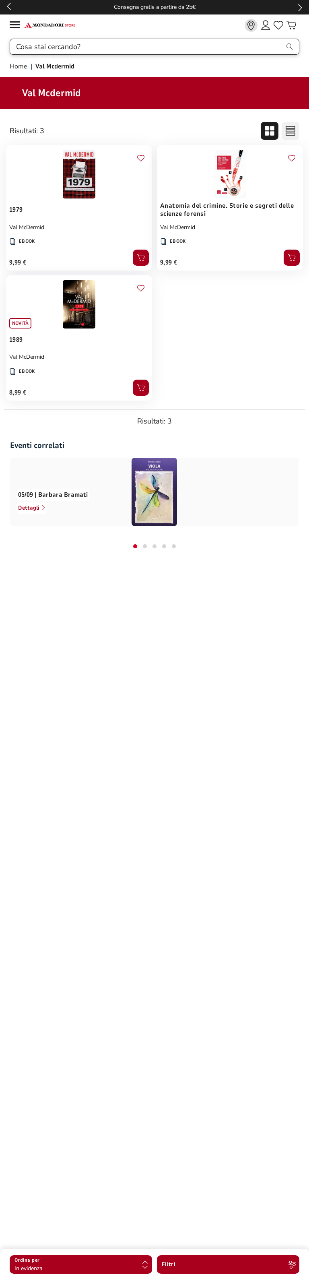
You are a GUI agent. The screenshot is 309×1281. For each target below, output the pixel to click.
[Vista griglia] (269, 131)
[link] (251, 25)
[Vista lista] (290, 131)
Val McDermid (26, 227)
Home (19, 66)
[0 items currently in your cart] (291, 25)
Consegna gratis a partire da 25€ (155, 7)
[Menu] (17, 26)
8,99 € (18, 392)
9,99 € (18, 262)
